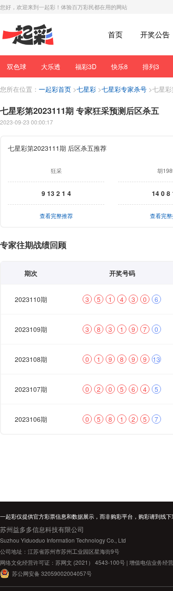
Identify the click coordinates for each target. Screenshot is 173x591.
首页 (115, 34)
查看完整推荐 (56, 215)
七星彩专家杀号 (124, 89)
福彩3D (85, 66)
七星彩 (86, 89)
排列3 (151, 66)
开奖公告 (155, 34)
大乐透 (50, 66)
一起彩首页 (55, 89)
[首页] (28, 35)
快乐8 (119, 66)
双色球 (16, 66)
